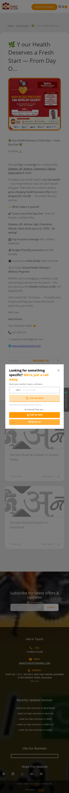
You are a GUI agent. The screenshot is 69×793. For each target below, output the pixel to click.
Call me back (37, 398)
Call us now (36, 414)
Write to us (34, 421)
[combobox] (14, 390)
